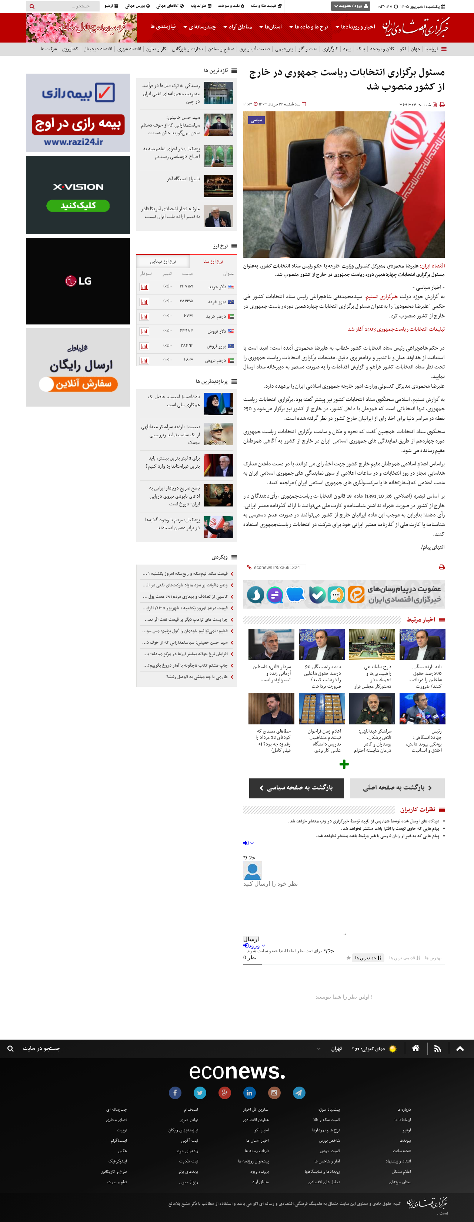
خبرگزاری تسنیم (382, 297)
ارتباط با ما (402, 1120)
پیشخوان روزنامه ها (253, 1161)
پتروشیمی (284, 49)
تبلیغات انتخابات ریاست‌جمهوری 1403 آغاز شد (396, 329)
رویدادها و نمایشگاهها (322, 1171)
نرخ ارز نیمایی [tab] (163, 261)
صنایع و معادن (221, 49)
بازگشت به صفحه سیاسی (299, 788)
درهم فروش (215, 360)
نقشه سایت (402, 1151)
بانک (361, 49)
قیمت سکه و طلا (326, 1120)
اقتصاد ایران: (432, 266)
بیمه (347, 49)
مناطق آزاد (240, 27)
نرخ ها (311, 27)
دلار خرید (217, 287)
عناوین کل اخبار (256, 1109)
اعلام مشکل (401, 1171)
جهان (415, 49)
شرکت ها (49, 49)
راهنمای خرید (187, 1151)
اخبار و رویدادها (357, 27)
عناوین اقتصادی (256, 1120)
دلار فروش (217, 331)
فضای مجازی (116, 1120)
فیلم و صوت (117, 1182)
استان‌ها (273, 27)
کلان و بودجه (382, 49)
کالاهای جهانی (167, 6)
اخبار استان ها (257, 1140)
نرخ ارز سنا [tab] (213, 261)
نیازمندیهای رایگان (183, 1130)
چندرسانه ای (116, 1109)
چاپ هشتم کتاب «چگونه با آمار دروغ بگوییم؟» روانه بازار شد (184, 665)
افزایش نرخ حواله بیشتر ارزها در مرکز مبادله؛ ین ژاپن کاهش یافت (184, 654)
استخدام (191, 1109)
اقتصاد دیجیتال (98, 49)
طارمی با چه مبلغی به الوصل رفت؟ (197, 677)
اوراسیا (431, 49)
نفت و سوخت (229, 6)
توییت (122, 1130)
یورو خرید (217, 301)
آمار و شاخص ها (327, 1161)
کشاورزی (70, 49)
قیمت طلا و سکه (264, 6)
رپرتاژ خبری (188, 1182)
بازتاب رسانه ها (257, 1151)
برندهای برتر (188, 1171)
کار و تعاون (156, 49)
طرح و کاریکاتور (114, 1171)
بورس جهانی (135, 6)
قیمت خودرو (330, 1151)
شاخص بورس (329, 1140)
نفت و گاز (307, 49)
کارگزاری (330, 49)
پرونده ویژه (259, 1171)
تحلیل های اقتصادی (324, 1182)
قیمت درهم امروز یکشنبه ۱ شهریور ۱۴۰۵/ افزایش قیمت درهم (184, 608)
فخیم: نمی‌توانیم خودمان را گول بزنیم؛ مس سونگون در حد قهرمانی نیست (184, 631)
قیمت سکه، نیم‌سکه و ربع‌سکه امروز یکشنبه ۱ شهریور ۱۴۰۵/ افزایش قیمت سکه (184, 574)
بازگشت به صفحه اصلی (394, 788)
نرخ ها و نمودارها (326, 1130)
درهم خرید (216, 316)
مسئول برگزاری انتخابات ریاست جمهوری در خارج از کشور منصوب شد (347, 80)
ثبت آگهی (189, 1140)
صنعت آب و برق (255, 49)
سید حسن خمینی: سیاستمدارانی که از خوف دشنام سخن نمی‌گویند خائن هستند (184, 642)
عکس (122, 1151)
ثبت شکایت (188, 1161)
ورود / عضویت (350, 6)
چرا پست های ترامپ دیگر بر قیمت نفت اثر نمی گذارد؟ (184, 619)
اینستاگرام (119, 1140)
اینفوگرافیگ (118, 1161)
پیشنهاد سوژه (329, 1109)
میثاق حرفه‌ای (400, 1182)
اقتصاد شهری (129, 49)
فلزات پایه (199, 6)
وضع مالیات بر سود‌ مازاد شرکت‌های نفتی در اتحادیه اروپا (184, 585)
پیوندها (405, 1140)
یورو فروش (216, 346)
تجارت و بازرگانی (187, 49)
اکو (403, 49)
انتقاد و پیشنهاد (398, 1161)
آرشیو (109, 6)
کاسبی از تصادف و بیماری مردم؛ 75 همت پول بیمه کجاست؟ (184, 596)
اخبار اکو (261, 1130)
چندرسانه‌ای (202, 27)
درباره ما (404, 1109)
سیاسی (256, 120)
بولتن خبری (189, 1120)
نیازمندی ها (163, 26)
